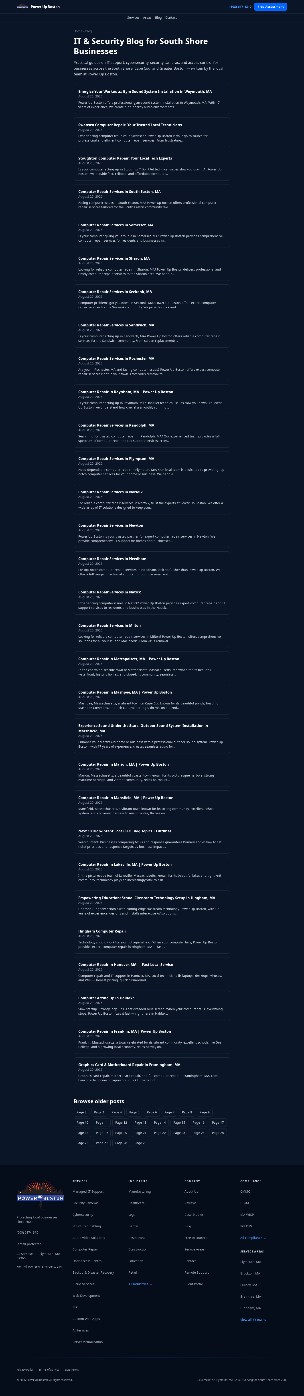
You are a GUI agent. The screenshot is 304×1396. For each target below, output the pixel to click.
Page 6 (152, 1112)
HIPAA (244, 1203)
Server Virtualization (88, 1342)
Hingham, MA (250, 1308)
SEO (76, 1307)
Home (78, 31)
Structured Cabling (87, 1226)
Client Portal (193, 1284)
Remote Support (196, 1272)
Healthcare (136, 1203)
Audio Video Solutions (89, 1238)
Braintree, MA (250, 1296)
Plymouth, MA (250, 1262)
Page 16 (199, 1122)
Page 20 (121, 1133)
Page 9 (205, 1112)
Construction (138, 1249)
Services (133, 17)
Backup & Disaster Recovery (93, 1272)
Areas (147, 17)
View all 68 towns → (255, 1319)
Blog (158, 17)
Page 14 (160, 1122)
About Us (191, 1191)
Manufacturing (139, 1191)
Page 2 (82, 1112)
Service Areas (194, 1249)
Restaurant (136, 1238)
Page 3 (99, 1112)
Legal (132, 1214)
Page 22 (160, 1133)
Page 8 (187, 1112)
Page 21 (140, 1133)
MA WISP (247, 1214)
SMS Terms (72, 1370)
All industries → (140, 1284)
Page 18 (82, 1133)
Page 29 (140, 1143)
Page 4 (117, 1112)
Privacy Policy (25, 1370)
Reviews (190, 1203)
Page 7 (169, 1112)
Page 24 (199, 1133)
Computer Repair (85, 1249)
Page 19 (102, 1133)
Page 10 (82, 1122)
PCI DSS (246, 1226)
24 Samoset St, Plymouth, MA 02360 (38, 1256)
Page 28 (121, 1143)
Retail (132, 1272)
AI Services (81, 1330)
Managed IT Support (88, 1191)
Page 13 (140, 1122)
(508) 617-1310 (240, 6)
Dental (133, 1226)
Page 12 (121, 1122)
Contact (171, 17)
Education (135, 1261)
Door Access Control (87, 1261)
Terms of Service (49, 1370)
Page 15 (179, 1122)
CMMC (245, 1191)
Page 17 (218, 1122)
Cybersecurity (83, 1214)
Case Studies (194, 1214)
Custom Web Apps (86, 1319)
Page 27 (102, 1143)
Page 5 (134, 1112)
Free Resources (195, 1238)
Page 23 (179, 1133)
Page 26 (82, 1143)
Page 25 (218, 1133)
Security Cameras (86, 1203)
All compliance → (253, 1238)
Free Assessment (271, 6)
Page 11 (102, 1122)
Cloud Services (83, 1284)
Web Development (86, 1295)
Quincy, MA (248, 1285)
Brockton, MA (250, 1273)
